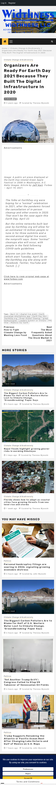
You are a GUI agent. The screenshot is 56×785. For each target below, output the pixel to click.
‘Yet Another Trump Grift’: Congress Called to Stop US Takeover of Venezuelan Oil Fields (26, 682)
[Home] (5, 41)
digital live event (29, 314)
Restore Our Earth (19, 323)
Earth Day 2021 (40, 316)
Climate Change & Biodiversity (18, 60)
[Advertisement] (23, 162)
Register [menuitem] (11, 3)
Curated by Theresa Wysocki (35, 103)
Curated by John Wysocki (34, 574)
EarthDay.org (11, 318)
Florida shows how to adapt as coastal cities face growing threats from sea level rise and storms (27, 502)
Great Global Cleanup (30, 318)
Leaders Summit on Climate (32, 321)
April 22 (14, 314)
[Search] (52, 41)
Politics (7, 561)
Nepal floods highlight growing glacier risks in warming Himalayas (27, 450)
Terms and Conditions (28, 782)
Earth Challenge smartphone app (24, 315)
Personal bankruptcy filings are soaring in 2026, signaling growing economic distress (27, 567)
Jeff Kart (37, 185)
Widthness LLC (28, 25)
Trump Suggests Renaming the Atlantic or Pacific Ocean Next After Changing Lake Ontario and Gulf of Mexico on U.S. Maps (26, 740)
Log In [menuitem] (3, 3)
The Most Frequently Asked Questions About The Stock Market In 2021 (40, 334)
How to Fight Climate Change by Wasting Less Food (15, 331)
